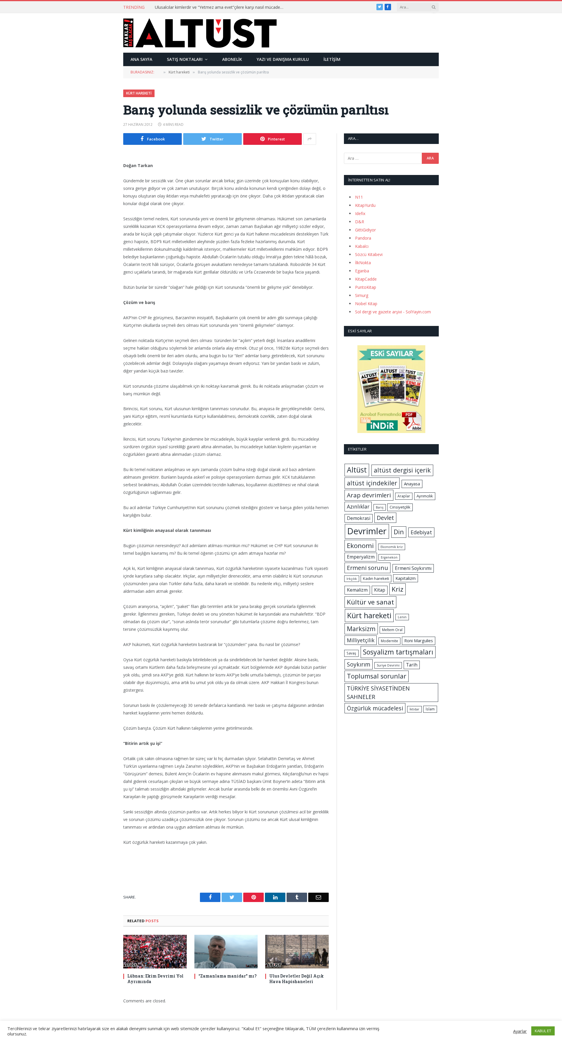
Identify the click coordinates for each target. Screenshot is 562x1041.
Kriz (397, 589)
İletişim (331, 59)
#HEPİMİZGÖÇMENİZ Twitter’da (185, 7)
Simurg (361, 295)
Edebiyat (421, 532)
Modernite (389, 640)
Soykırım (358, 664)
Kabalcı (362, 246)
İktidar (414, 709)
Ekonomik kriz (392, 547)
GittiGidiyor (365, 230)
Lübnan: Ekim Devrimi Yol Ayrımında (155, 978)
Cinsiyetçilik (400, 507)
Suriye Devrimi (388, 665)
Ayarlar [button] (520, 1031)
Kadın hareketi (376, 578)
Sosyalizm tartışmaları (398, 652)
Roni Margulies (418, 640)
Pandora (363, 238)
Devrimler (367, 531)
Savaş (351, 653)
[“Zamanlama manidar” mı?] (226, 951)
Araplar (403, 496)
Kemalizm (357, 590)
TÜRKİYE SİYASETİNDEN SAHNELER (378, 692)
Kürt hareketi (139, 93)
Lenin (402, 617)
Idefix (360, 213)
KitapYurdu (365, 205)
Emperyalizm (361, 557)
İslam (430, 709)
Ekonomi (360, 545)
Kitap (379, 590)
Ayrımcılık (425, 496)
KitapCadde (366, 279)
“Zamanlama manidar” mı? (227, 976)
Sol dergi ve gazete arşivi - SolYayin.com (393, 312)
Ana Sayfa (141, 59)
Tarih (411, 665)
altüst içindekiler (372, 483)
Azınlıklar (358, 506)
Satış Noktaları (185, 59)
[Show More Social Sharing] (309, 139)
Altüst (357, 470)
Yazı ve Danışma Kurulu (283, 59)
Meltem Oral (392, 629)
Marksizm (361, 628)
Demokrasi (358, 518)
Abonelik (232, 59)
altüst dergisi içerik (402, 470)
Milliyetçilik (360, 640)
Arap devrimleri (369, 495)
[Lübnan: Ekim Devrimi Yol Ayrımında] (155, 951)
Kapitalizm (405, 578)
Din (399, 532)
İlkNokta (363, 262)
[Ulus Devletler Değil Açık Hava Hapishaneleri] (297, 951)
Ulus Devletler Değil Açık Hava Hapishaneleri (296, 978)
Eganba (362, 271)
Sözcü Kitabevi (369, 254)
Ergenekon (389, 557)
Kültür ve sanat (370, 602)
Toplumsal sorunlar (376, 676)
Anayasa (412, 484)
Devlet (385, 518)
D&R (359, 221)
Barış (379, 507)
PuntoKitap (365, 287)
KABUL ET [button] (543, 1030)
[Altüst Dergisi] (200, 33)
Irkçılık (352, 579)
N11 (359, 197)
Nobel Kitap (366, 303)
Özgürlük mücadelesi (375, 708)
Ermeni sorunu (367, 568)
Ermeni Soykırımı (413, 568)
